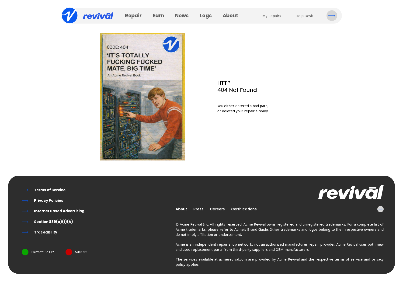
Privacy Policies (48, 200)
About (230, 15)
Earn (158, 15)
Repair (133, 15)
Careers (217, 209)
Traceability (45, 232)
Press (198, 209)
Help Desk (304, 15)
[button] (332, 15)
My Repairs (271, 15)
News (182, 15)
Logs (206, 15)
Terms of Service (50, 190)
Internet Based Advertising (59, 211)
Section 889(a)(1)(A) (53, 221)
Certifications (244, 209)
